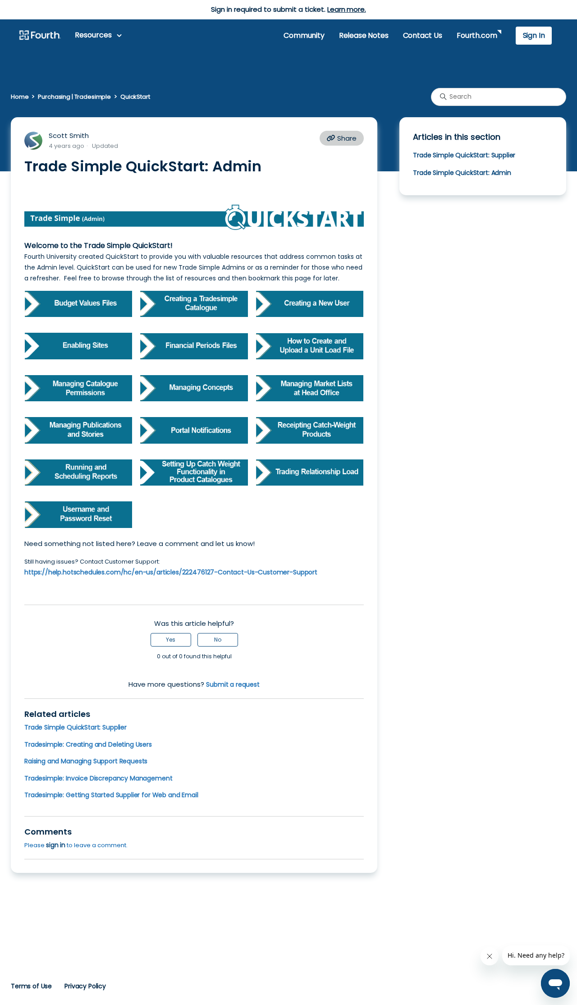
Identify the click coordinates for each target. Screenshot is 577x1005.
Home (19, 96)
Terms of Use (31, 986)
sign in (55, 844)
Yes (170, 639)
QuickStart (135, 96)
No (217, 639)
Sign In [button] (534, 35)
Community (304, 35)
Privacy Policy (85, 986)
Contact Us (422, 35)
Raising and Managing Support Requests (85, 761)
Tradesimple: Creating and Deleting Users (88, 744)
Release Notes (364, 35)
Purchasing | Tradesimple (74, 96)
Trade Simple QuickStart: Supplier (75, 727)
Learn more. (346, 9)
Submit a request (233, 684)
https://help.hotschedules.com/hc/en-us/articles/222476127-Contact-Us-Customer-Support (170, 572)
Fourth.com (477, 35)
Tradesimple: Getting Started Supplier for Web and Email (111, 794)
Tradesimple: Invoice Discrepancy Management (98, 778)
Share (346, 138)
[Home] (39, 35)
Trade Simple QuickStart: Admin (462, 172)
